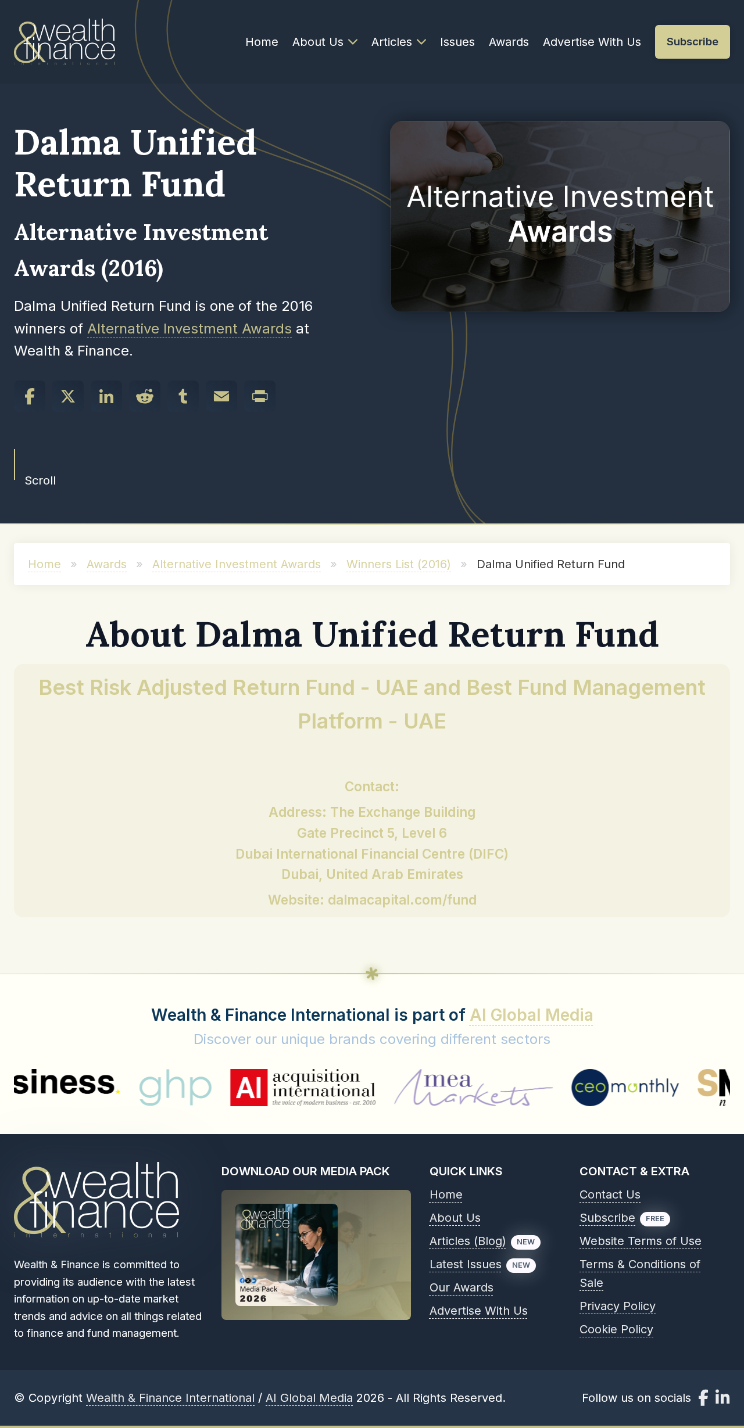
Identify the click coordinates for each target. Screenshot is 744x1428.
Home (261, 42)
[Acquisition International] (244, 1087)
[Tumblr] (183, 396)
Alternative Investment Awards (189, 328)
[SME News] (675, 1087)
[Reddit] (144, 396)
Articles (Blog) (468, 1241)
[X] (68, 396)
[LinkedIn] (106, 396)
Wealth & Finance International (170, 1398)
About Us (318, 42)
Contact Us (610, 1194)
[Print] (260, 396)
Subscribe (607, 1218)
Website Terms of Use (641, 1241)
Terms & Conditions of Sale (640, 1273)
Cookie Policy (616, 1329)
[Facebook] (29, 396)
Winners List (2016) (398, 564)
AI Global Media (531, 1015)
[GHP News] (117, 1087)
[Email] (221, 396)
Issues (457, 42)
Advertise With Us (592, 42)
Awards (509, 42)
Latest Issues (466, 1264)
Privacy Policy (618, 1306)
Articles (391, 42)
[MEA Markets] (415, 1087)
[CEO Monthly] (567, 1087)
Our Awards (461, 1287)
